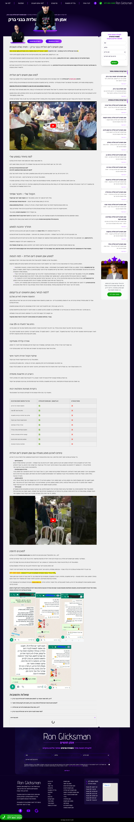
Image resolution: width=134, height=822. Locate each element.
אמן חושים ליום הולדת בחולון (116, 142)
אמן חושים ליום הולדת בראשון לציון (114, 130)
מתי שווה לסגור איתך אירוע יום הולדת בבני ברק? (27, 711)
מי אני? (7, 3)
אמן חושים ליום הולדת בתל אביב (115, 105)
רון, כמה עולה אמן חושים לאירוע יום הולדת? (26, 707)
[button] (53, 699)
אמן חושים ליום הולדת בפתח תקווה (114, 117)
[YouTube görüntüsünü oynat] (53, 125)
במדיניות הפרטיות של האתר (75, 766)
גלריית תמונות (70, 3)
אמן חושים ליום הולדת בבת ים (116, 167)
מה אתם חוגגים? (37, 3)
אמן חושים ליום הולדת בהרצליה (115, 192)
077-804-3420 (114, 294)
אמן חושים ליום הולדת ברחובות (116, 180)
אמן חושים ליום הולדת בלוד (117, 244)
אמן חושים (72, 79)
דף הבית (64, 15)
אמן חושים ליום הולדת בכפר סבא (115, 204)
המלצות (21, 3)
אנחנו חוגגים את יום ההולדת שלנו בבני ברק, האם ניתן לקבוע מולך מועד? (34, 703)
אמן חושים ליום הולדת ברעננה (116, 232)
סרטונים (54, 3)
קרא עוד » (123, 83)
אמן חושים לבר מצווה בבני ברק (116, 76)
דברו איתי (86, 3)
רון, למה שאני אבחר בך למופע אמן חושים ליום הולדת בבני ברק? (32, 698)
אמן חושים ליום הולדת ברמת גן (116, 155)
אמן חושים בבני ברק (119, 89)
